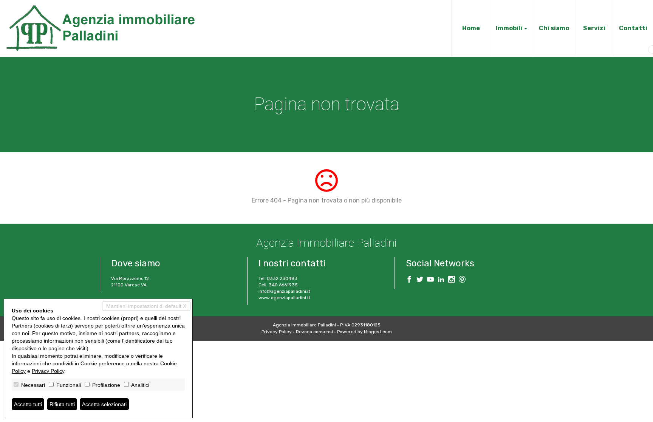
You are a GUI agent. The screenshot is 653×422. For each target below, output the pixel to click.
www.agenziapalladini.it (284, 297)
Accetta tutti (28, 404)
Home (471, 28)
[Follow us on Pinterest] (462, 280)
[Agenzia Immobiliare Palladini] (100, 28)
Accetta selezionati (104, 404)
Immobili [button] (509, 28)
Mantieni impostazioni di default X (146, 306)
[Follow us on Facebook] (409, 280)
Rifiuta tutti (62, 404)
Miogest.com (378, 331)
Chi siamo (554, 28)
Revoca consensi (314, 331)
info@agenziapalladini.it (284, 291)
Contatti (633, 28)
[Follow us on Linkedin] (441, 280)
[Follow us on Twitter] (419, 280)
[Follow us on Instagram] (451, 280)
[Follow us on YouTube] (430, 280)
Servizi (594, 28)
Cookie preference (102, 363)
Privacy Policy (277, 331)
